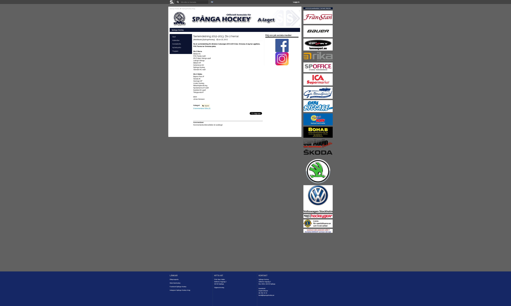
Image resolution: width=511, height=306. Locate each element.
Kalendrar (176, 40)
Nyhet (207, 105)
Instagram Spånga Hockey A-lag (180, 290)
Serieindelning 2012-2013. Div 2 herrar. (216, 36)
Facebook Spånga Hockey (178, 287)
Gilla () (207, 108)
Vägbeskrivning (219, 287)
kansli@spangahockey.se (266, 295)
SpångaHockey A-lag (188, 9)
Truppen (175, 51)
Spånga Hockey (175, 9)
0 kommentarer (199, 108)
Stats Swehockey (175, 283)
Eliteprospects (174, 279)
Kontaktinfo (176, 44)
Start (174, 37)
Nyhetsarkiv (177, 48)
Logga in (296, 2)
